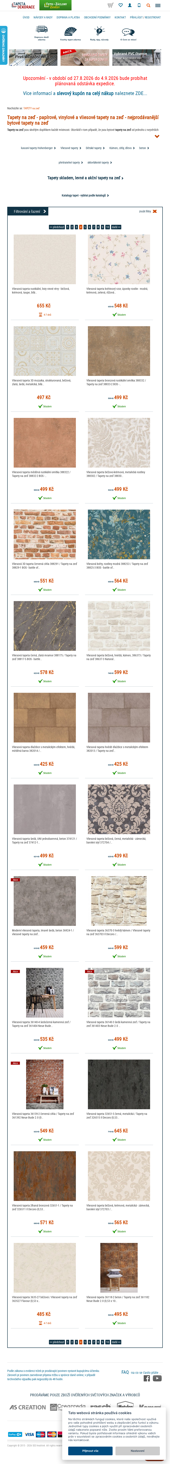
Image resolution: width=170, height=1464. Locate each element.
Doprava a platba (68, 17)
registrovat (153, 17)
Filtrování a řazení (27, 211)
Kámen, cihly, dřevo (120, 148)
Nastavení (137, 1450)
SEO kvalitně (39, 1445)
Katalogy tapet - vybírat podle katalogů (84, 195)
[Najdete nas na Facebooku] (147, 1378)
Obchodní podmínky (97, 17)
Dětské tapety (94, 148)
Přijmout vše (90, 1450)
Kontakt (120, 17)
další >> (116, 227)
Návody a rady (43, 17)
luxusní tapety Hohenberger (37, 148)
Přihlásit (136, 17)
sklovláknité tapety (98, 162)
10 (107, 227)
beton (142, 148)
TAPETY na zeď (31, 108)
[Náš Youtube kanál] (157, 1378)
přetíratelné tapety (69, 162)
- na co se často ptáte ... (141, 1372)
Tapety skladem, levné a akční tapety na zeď (83, 177)
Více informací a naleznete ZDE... (85, 93)
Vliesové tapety (69, 148)
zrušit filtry (145, 211)
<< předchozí (57, 227)
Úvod (26, 17)
